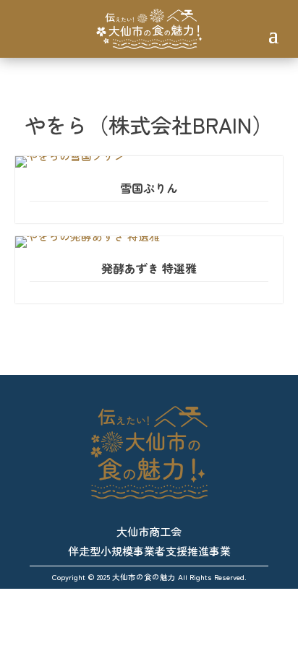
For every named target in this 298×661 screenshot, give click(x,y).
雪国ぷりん (149, 187)
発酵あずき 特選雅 (149, 268)
